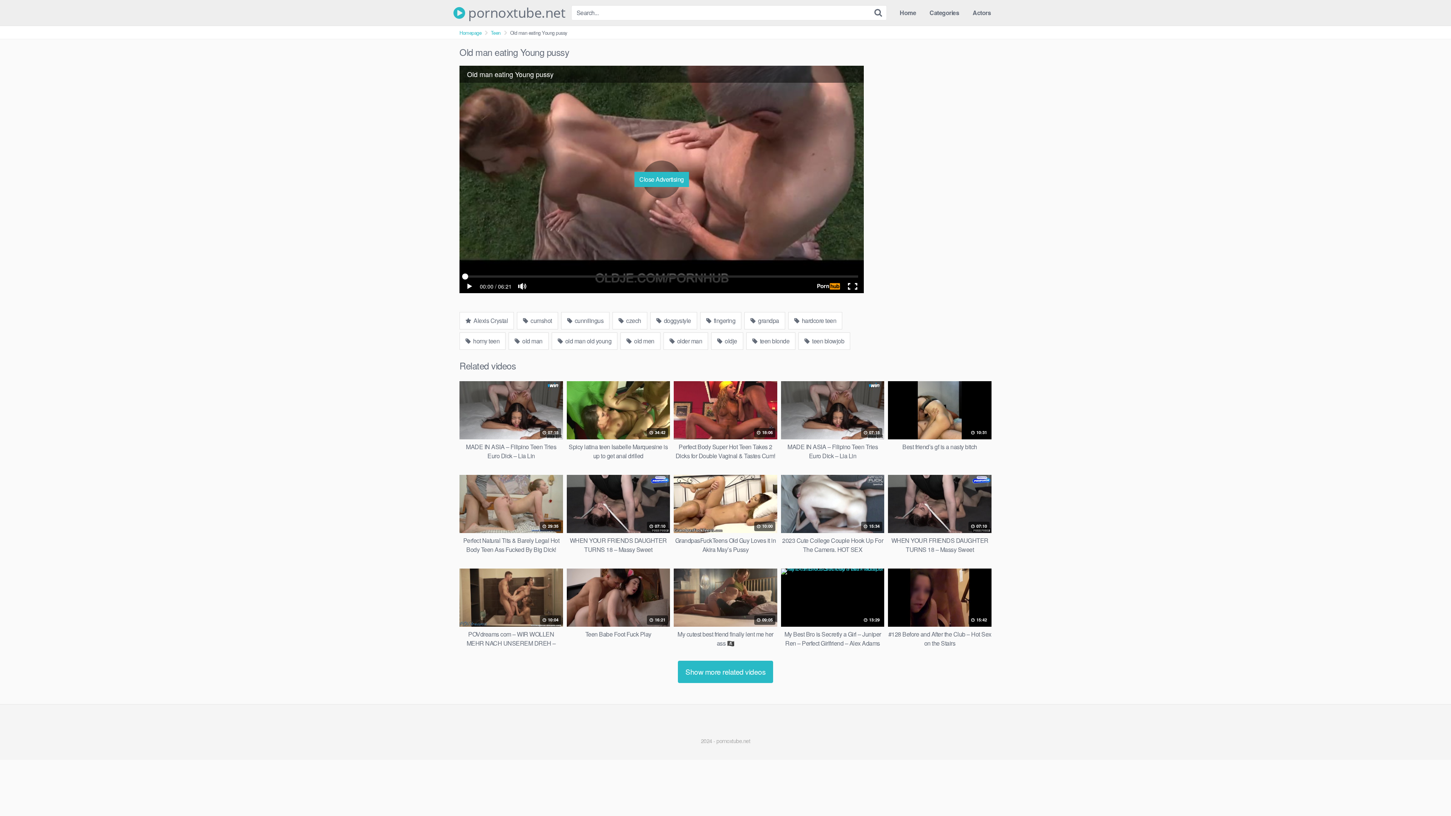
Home (908, 12)
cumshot (540, 320)
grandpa (768, 320)
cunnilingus (588, 320)
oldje (730, 341)
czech (633, 320)
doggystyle (676, 320)
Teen (496, 32)
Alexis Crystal (490, 320)
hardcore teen (818, 320)
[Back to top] (1430, 792)
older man (689, 341)
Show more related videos (725, 671)
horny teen (486, 341)
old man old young (587, 341)
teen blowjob (828, 341)
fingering (723, 320)
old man (532, 341)
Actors (982, 12)
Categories (944, 12)
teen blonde (773, 341)
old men (643, 341)
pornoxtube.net (515, 13)
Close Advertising (661, 179)
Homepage (470, 32)
